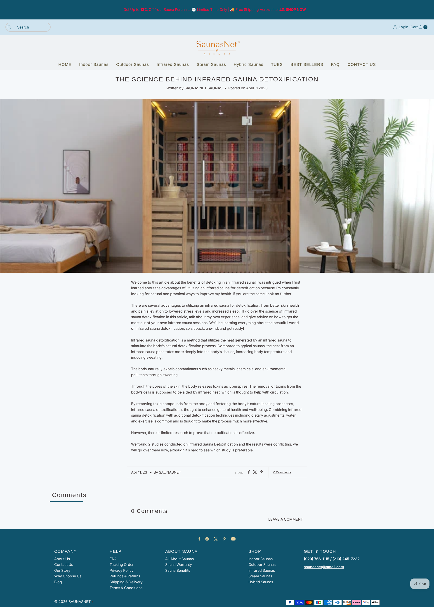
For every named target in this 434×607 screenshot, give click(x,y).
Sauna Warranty (178, 564)
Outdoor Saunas (132, 64)
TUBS (277, 64)
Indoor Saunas (93, 64)
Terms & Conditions (126, 588)
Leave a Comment (285, 519)
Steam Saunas (211, 64)
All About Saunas (179, 559)
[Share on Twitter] (255, 472)
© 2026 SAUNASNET (72, 601)
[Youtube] (233, 539)
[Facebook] (199, 539)
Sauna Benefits (177, 570)
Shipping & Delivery (126, 582)
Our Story (62, 570)
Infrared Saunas (173, 64)
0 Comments (282, 472)
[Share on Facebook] (249, 472)
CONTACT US (361, 64)
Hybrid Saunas (248, 64)
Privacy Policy (122, 570)
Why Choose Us (67, 576)
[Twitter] (216, 539)
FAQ (335, 64)
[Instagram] (207, 539)
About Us (62, 559)
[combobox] (28, 27)
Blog (58, 582)
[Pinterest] (224, 539)
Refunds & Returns (125, 576)
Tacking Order (122, 564)
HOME (64, 64)
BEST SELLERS (306, 64)
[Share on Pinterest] (261, 472)
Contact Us (63, 564)
